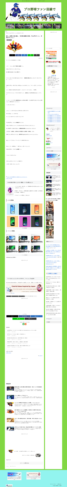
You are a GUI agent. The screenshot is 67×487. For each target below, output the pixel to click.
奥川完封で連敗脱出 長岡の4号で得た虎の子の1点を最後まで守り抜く (53, 310)
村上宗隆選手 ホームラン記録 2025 (54, 121)
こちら (13, 293)
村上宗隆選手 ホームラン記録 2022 (54, 117)
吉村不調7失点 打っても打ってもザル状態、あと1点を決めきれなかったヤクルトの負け (21, 330)
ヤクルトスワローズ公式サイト (53, 114)
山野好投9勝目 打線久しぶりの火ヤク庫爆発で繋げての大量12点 (53, 306)
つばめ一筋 (53, 75)
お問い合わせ (8, 352)
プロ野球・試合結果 (22, 296)
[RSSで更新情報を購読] (25, 324)
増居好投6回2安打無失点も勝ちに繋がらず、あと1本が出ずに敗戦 (53, 314)
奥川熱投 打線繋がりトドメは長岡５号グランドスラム (53, 302)
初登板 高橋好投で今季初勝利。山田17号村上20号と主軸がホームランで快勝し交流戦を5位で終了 (53, 268)
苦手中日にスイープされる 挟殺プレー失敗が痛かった (16, 334)
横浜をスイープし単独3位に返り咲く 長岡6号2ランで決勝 (53, 298)
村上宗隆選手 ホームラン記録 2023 (54, 118)
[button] (37, 55)
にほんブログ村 (9, 178)
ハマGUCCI (51, 253)
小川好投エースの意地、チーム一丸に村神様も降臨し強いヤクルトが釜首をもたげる (53, 252)
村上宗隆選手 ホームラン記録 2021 (54, 115)
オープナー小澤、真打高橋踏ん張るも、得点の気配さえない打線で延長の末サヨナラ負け (53, 246)
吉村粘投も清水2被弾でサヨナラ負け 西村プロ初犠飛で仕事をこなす (18, 345)
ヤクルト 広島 (28, 296)
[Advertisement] (24, 267)
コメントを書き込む (24, 463)
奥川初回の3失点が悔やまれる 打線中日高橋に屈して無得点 (53, 287)
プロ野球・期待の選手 (15, 296)
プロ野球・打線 (9, 296)
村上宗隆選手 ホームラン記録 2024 (54, 120)
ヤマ (54, 269)
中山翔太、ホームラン (33, 296)
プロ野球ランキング (49, 142)
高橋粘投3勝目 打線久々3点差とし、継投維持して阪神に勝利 (17, 341)
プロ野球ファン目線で (52, 273)
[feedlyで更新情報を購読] (23, 324)
